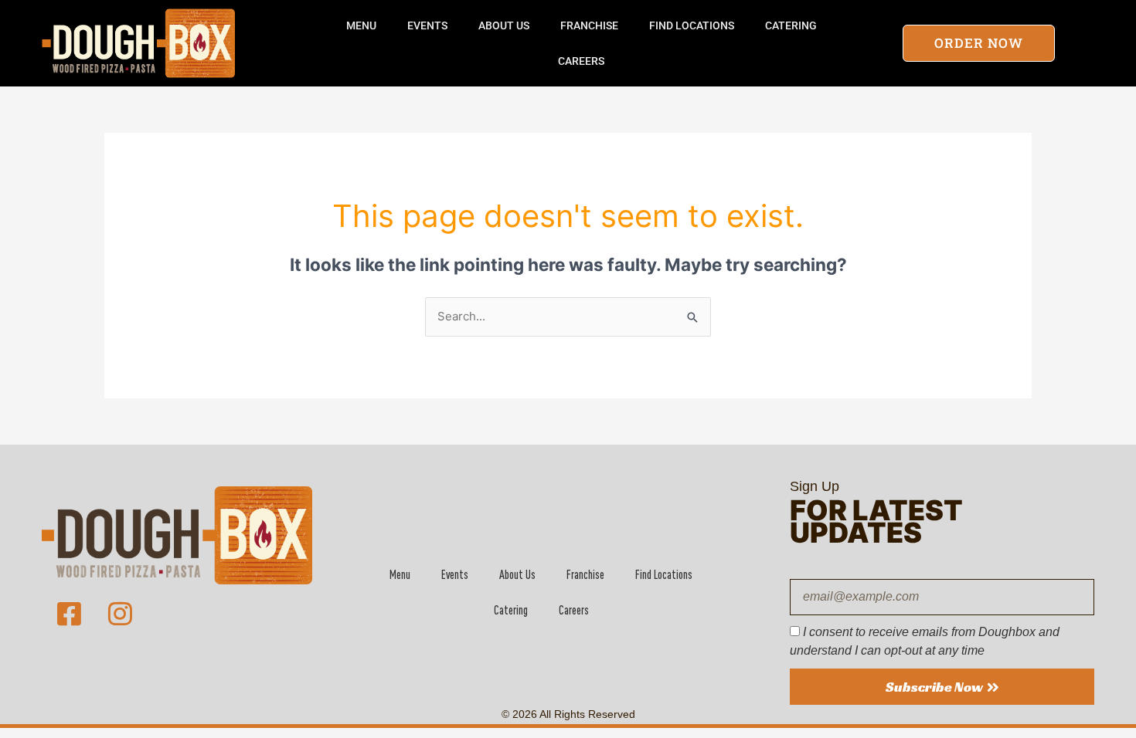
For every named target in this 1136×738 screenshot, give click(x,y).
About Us (503, 25)
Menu (361, 25)
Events (427, 25)
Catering (791, 25)
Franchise (589, 25)
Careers (581, 61)
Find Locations (691, 25)
